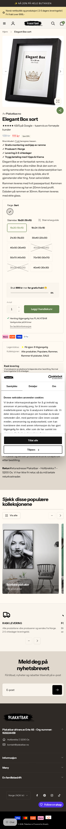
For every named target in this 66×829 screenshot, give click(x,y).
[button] (4, 23)
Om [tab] (54, 386)
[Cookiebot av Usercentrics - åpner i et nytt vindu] (48, 377)
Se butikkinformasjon (20, 326)
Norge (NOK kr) (16, 795)
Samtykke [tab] (11, 386)
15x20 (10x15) (17, 227)
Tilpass (31, 449)
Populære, (42, 351)
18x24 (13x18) (38, 227)
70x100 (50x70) (41, 257)
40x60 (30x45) (41, 247)
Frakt (17, 141)
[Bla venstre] (5, 71)
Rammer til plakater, (32, 355)
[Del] (60, 110)
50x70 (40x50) (18, 257)
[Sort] (10, 212)
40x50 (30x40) (18, 247)
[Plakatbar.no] (18, 721)
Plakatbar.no (11, 113)
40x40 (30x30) (41, 267)
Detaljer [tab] (33, 386)
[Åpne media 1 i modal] (33, 71)
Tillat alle (33, 440)
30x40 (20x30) (39, 237)
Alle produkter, (29, 351)
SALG (46, 355)
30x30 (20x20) (18, 267)
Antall (9, 302)
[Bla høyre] (60, 71)
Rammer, (53, 351)
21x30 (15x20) (17, 237)
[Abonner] (57, 690)
